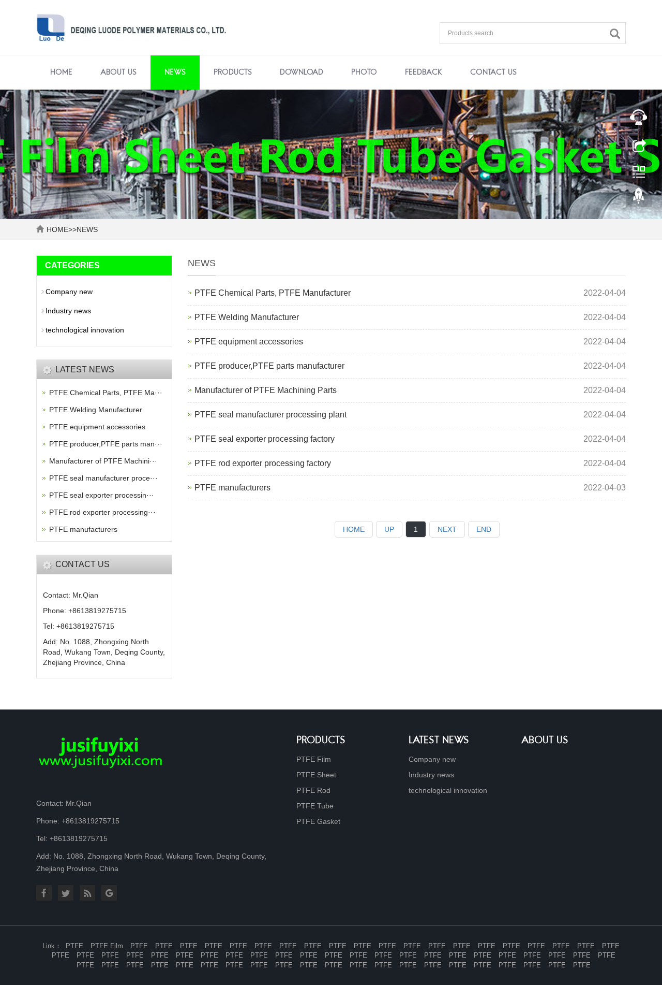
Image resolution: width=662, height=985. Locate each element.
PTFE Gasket (318, 821)
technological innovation (85, 330)
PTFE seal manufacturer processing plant (270, 414)
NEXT (447, 529)
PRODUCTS (233, 72)
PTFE (74, 946)
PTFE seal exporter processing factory (264, 438)
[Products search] (617, 34)
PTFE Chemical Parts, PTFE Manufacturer (272, 292)
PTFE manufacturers (232, 487)
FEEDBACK (423, 72)
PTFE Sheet (316, 775)
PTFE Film (313, 759)
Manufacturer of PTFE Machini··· (103, 461)
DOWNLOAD (301, 72)
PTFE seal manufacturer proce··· (103, 478)
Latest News (439, 740)
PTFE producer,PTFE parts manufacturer (269, 365)
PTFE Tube (315, 806)
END (483, 529)
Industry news (68, 311)
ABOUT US (118, 72)
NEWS (175, 72)
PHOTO (364, 72)
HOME (57, 229)
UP (389, 529)
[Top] (639, 198)
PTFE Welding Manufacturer (246, 317)
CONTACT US (493, 72)
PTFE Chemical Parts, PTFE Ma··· (105, 392)
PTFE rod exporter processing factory (262, 463)
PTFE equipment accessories (248, 341)
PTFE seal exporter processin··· (101, 495)
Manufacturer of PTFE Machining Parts (265, 390)
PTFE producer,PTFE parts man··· (105, 444)
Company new (69, 291)
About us (544, 740)
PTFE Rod (313, 790)
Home (61, 72)
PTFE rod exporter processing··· (102, 512)
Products (320, 740)
